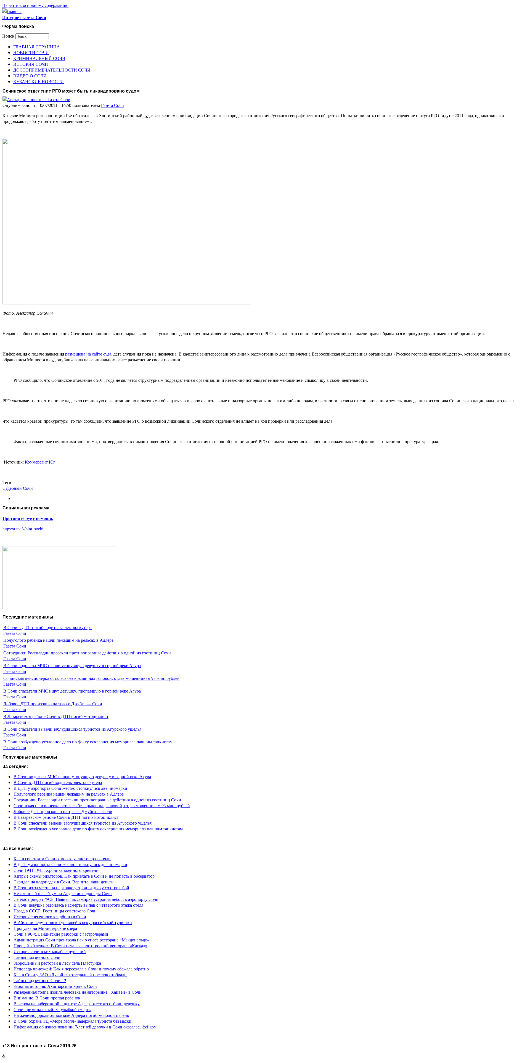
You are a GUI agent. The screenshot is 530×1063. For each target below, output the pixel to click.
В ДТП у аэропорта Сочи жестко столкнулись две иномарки (70, 788)
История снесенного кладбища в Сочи (50, 916)
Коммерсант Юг (40, 462)
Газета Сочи (112, 105)
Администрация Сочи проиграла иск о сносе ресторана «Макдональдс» (81, 940)
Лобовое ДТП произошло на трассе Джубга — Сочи (52, 703)
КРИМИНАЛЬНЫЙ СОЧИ (39, 58)
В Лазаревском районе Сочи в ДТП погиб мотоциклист (55, 716)
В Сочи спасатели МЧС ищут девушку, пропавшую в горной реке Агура (72, 691)
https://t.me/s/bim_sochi (22, 529)
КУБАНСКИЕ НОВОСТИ (38, 81)
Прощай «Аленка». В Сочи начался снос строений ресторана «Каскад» (80, 945)
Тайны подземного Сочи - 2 (40, 980)
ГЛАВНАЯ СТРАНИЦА (36, 46)
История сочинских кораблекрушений (50, 951)
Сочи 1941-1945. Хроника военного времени (56, 870)
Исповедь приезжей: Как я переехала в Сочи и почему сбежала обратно (81, 969)
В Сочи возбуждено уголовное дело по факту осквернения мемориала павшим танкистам (88, 741)
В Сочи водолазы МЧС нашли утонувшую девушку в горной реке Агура (72, 665)
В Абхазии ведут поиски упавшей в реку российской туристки (73, 922)
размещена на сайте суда (88, 354)
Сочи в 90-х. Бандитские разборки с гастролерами (61, 934)
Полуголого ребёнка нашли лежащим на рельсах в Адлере (58, 640)
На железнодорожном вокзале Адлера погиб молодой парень (71, 1015)
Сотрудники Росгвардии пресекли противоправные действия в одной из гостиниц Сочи (87, 653)
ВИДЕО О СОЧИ (30, 75)
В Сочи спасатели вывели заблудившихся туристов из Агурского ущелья (72, 729)
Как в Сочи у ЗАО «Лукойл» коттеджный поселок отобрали (70, 974)
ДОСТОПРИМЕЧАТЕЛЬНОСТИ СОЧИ (52, 70)
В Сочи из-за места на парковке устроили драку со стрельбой (71, 887)
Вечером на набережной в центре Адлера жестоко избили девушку (77, 1003)
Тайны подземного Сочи (37, 957)
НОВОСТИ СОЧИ (31, 52)
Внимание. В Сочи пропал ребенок (47, 998)
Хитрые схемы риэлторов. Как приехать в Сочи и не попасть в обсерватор (84, 876)
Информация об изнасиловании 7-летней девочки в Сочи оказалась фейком (85, 1027)
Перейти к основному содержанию (35, 5)
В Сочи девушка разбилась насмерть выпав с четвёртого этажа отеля (78, 905)
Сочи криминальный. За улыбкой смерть (52, 1009)
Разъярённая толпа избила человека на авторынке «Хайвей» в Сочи (78, 992)
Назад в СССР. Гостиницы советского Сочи (55, 911)
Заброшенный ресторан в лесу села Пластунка (57, 963)
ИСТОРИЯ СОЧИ (30, 64)
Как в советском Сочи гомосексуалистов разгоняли (62, 858)
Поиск (8, 36)
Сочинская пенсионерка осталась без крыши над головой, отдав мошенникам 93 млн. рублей (91, 678)
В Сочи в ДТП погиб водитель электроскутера (47, 627)
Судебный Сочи (17, 488)
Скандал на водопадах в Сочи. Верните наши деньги (64, 882)
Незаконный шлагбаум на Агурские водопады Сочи (63, 893)
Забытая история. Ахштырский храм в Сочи (55, 986)
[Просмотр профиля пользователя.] (36, 99)
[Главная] (12, 11)
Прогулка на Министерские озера (45, 928)
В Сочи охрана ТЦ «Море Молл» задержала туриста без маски (72, 1021)
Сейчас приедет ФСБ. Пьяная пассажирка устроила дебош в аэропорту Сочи (86, 899)
